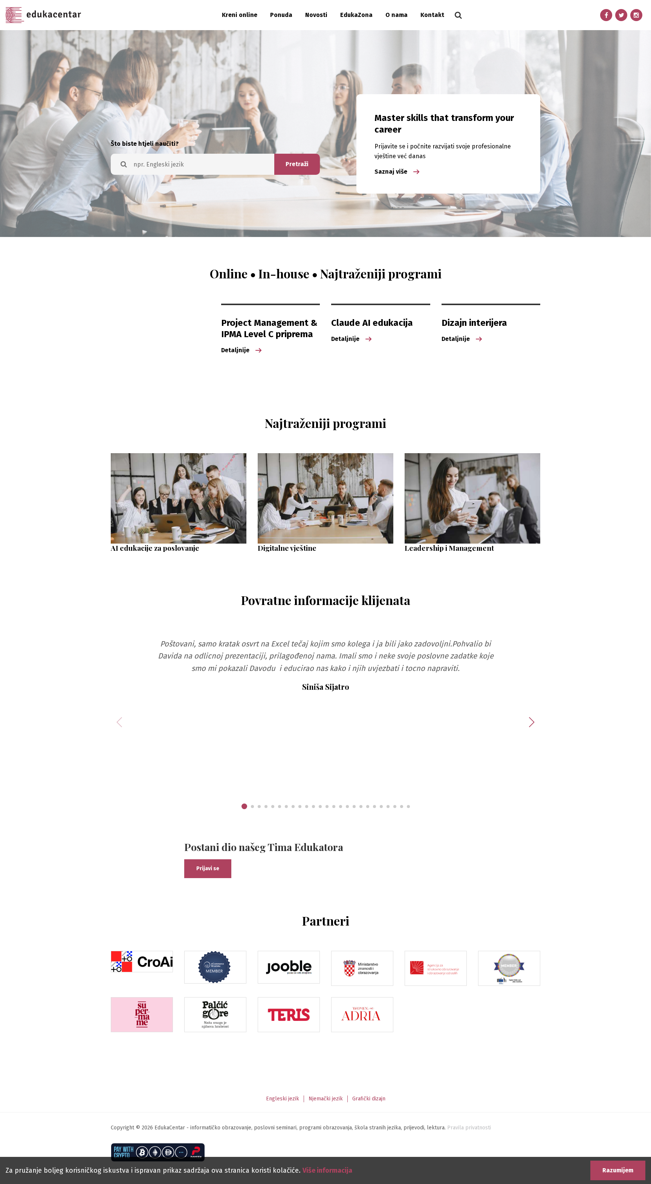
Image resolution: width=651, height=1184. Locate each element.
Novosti (316, 14)
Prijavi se (207, 868)
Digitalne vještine (287, 548)
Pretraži (297, 164)
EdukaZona (356, 14)
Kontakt (432, 14)
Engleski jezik (282, 1098)
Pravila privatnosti (469, 1127)
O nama (396, 14)
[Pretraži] (458, 15)
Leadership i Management (449, 548)
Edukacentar (43, 15)
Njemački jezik (326, 1098)
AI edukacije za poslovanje (155, 548)
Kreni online (239, 14)
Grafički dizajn (368, 1098)
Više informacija (327, 1170)
